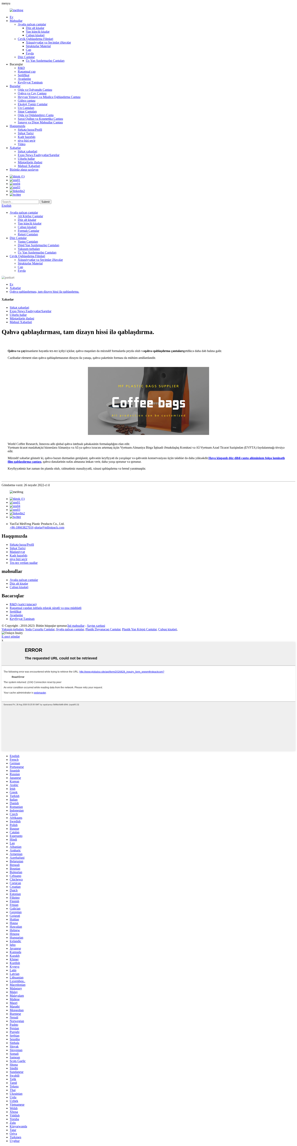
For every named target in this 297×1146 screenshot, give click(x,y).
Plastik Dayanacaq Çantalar (102, 629)
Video (21, 144)
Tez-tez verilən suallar (24, 562)
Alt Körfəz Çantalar (30, 216)
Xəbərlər (15, 147)
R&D (21, 68)
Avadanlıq (24, 78)
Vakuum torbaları (29, 249)
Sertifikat (23, 75)
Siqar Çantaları (27, 111)
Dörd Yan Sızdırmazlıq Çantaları (38, 245)
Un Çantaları (26, 108)
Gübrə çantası (26, 100)
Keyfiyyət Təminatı (30, 82)
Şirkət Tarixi (26, 133)
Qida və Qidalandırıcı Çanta (36, 115)
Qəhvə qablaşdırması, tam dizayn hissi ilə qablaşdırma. (44, 291)
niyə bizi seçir (26, 140)
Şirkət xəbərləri (27, 151)
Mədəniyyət (17, 552)
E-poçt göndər (11, 636)
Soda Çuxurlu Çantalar (39, 629)
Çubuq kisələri (35, 35)
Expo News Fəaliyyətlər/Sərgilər (38, 155)
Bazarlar (15, 86)
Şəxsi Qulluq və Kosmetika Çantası (40, 118)
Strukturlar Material (38, 46)
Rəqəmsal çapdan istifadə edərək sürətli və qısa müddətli (45, 608)
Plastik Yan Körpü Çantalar (139, 629)
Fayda (30, 53)
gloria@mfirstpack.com (49, 527)
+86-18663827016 (22, 527)
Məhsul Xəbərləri (29, 166)
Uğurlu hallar (26, 158)
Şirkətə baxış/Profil (30, 129)
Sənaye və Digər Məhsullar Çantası (40, 122)
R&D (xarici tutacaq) (23, 604)
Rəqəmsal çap (27, 71)
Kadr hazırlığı (26, 137)
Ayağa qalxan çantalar (32, 24)
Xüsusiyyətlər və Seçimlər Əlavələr (48, 42)
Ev (11, 17)
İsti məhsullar (75, 625)
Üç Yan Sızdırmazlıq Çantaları (45, 60)
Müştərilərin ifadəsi (30, 162)
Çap (28, 49)
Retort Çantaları (28, 234)
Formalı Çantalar (28, 230)
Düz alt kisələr (35, 28)
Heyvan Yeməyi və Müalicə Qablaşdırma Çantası (49, 97)
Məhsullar (16, 20)
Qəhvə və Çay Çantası (32, 93)
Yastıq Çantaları (28, 241)
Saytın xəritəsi (96, 625)
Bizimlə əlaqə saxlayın (24, 169)
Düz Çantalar (26, 57)
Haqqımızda (17, 126)
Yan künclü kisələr (38, 31)
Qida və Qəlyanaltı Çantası (35, 89)
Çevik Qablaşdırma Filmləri (35, 39)
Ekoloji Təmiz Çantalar (32, 104)
